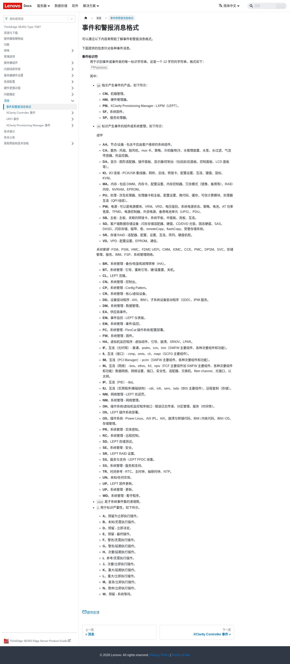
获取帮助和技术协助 (16, 143)
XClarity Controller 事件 (20, 112)
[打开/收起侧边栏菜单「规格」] (72, 50)
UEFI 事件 (12, 119)
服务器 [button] (42, 6)
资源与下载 (11, 32)
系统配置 (9, 81)
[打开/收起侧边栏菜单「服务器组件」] (72, 63)
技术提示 (9, 131)
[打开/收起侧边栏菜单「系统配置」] (72, 82)
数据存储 (61, 6)
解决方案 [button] (89, 6)
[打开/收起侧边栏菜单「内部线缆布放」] (72, 69)
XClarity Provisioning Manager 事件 (28, 125)
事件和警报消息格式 (18, 106)
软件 (75, 6)
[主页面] (86, 18)
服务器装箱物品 (13, 38)
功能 (6, 44)
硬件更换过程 (12, 88)
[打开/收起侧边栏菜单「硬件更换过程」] (72, 88)
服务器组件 (11, 62)
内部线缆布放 (12, 69)
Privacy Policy (159, 655)
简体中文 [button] (230, 6)
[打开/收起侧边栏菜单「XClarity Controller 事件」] (72, 113)
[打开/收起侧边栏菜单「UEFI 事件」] (72, 119)
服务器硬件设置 (13, 75)
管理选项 (9, 56)
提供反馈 (93, 612)
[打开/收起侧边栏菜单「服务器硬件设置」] (72, 75)
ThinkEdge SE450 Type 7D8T (22, 26)
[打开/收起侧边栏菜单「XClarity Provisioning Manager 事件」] (72, 125)
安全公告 (9, 137)
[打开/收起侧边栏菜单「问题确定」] (72, 94)
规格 (6, 50)
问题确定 (9, 94)
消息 (6, 100)
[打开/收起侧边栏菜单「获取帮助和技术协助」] (72, 143)
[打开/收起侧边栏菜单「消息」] (72, 101)
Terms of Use (181, 655)
